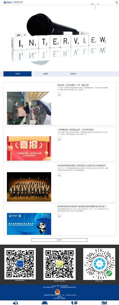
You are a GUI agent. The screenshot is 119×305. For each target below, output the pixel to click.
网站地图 (59, 297)
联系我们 (74, 303)
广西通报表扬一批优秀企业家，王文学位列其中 (75, 130)
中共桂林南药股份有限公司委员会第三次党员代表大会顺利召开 (81, 165)
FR (98, 4)
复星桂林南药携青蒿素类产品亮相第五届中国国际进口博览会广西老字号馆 (86, 206)
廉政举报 (15, 303)
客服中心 (44, 303)
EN (92, 4)
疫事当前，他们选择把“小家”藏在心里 (73, 85)
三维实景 (104, 303)
